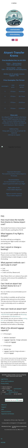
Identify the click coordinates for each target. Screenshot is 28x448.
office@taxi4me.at (15, 316)
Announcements (6, 411)
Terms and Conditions (7, 381)
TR (1, 439)
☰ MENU (14, 3)
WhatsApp (9, 390)
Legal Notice (4, 379)
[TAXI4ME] (14, 18)
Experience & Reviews (7, 414)
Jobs (2, 409)
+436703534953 (14, 30)
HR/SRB (3, 442)
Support (3, 407)
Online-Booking (15, 34)
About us (4, 405)
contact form (8, 394)
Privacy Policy (5, 383)
